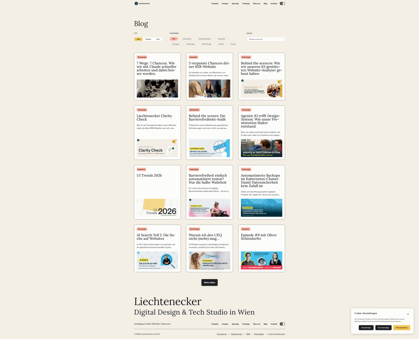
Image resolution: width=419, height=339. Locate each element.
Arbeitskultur (186, 39)
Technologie (190, 44)
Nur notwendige (383, 327)
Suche (249, 33)
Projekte (215, 3)
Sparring (235, 3)
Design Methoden (205, 39)
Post (158, 39)
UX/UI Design (206, 44)
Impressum (222, 334)
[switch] (282, 3)
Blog (265, 3)
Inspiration (221, 39)
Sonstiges (175, 44)
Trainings (246, 3)
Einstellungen (366, 327)
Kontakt (274, 3)
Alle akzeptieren (402, 327)
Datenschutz (236, 334)
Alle (138, 39)
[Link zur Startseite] (142, 3)
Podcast (148, 39)
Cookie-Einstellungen (276, 334)
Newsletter (259, 334)
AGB (248, 334)
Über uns (256, 3)
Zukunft (221, 44)
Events (233, 44)
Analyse (225, 3)
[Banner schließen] (408, 314)
